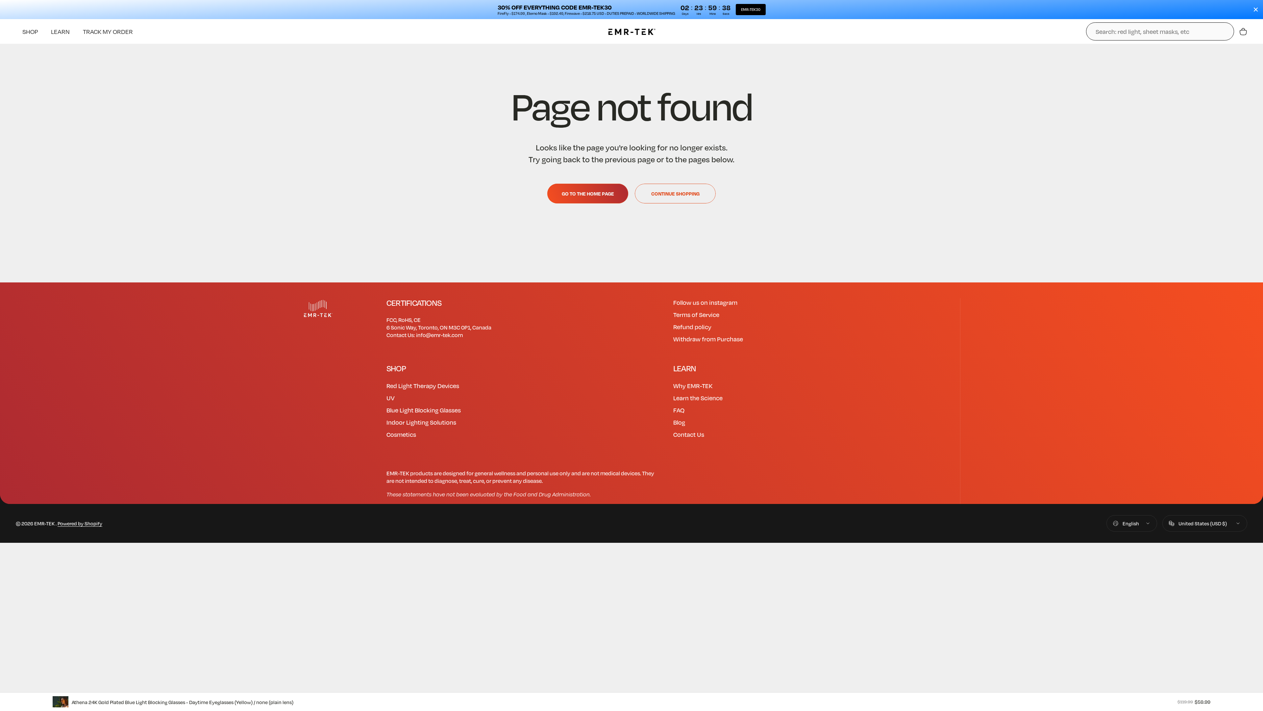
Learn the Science (698, 398)
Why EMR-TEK (692, 386)
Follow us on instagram (705, 302)
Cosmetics (401, 434)
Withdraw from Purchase (708, 339)
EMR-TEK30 (750, 9)
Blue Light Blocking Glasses (423, 410)
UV (390, 398)
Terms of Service (696, 314)
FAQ (678, 410)
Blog (679, 422)
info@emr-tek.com (439, 335)
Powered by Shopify (80, 523)
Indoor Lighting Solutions (421, 422)
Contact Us (688, 434)
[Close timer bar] (1256, 9)
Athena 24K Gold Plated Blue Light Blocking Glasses (182, 702)
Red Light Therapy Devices (422, 386)
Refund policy (692, 327)
